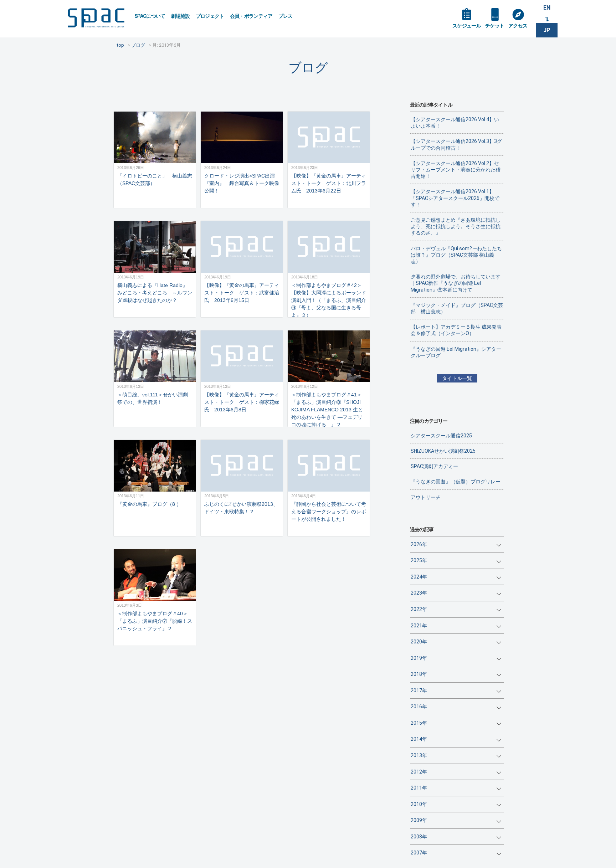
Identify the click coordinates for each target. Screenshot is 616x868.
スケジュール (466, 26)
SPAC (95, 18)
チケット (494, 26)
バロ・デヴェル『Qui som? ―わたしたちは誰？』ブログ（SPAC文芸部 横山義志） (456, 255)
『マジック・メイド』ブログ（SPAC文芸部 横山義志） (457, 308)
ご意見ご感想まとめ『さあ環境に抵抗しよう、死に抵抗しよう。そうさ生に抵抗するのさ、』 (455, 226)
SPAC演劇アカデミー (434, 466)
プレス (285, 16)
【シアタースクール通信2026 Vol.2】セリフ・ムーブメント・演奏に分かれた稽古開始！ (455, 169)
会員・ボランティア (251, 16)
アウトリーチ (426, 497)
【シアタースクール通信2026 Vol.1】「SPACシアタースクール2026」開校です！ (455, 198)
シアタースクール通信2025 (441, 435)
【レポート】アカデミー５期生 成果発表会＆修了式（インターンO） (456, 330)
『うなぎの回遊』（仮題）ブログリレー (455, 481)
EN (546, 7)
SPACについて (149, 16)
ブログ (308, 67)
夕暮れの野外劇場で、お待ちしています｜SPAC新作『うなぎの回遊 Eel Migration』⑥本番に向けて (455, 283)
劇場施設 (180, 16)
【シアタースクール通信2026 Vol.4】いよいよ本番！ (455, 123)
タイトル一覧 (457, 378)
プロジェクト (210, 16)
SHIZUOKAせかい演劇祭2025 (443, 451)
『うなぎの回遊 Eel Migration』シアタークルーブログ (456, 352)
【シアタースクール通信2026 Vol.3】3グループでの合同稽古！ (456, 144)
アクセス (517, 26)
